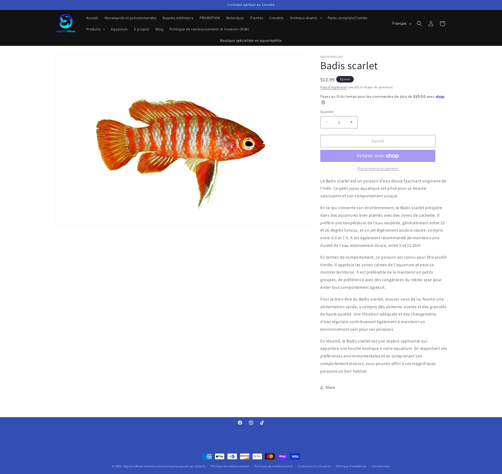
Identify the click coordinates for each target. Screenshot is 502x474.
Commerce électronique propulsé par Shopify (174, 466)
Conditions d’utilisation (314, 466)
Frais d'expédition (333, 87)
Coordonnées (381, 466)
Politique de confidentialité (274, 466)
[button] (305, 17)
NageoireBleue (133, 466)
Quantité (326, 112)
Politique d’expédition (351, 466)
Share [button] (330, 387)
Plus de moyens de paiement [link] (377, 168)
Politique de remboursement (229, 466)
